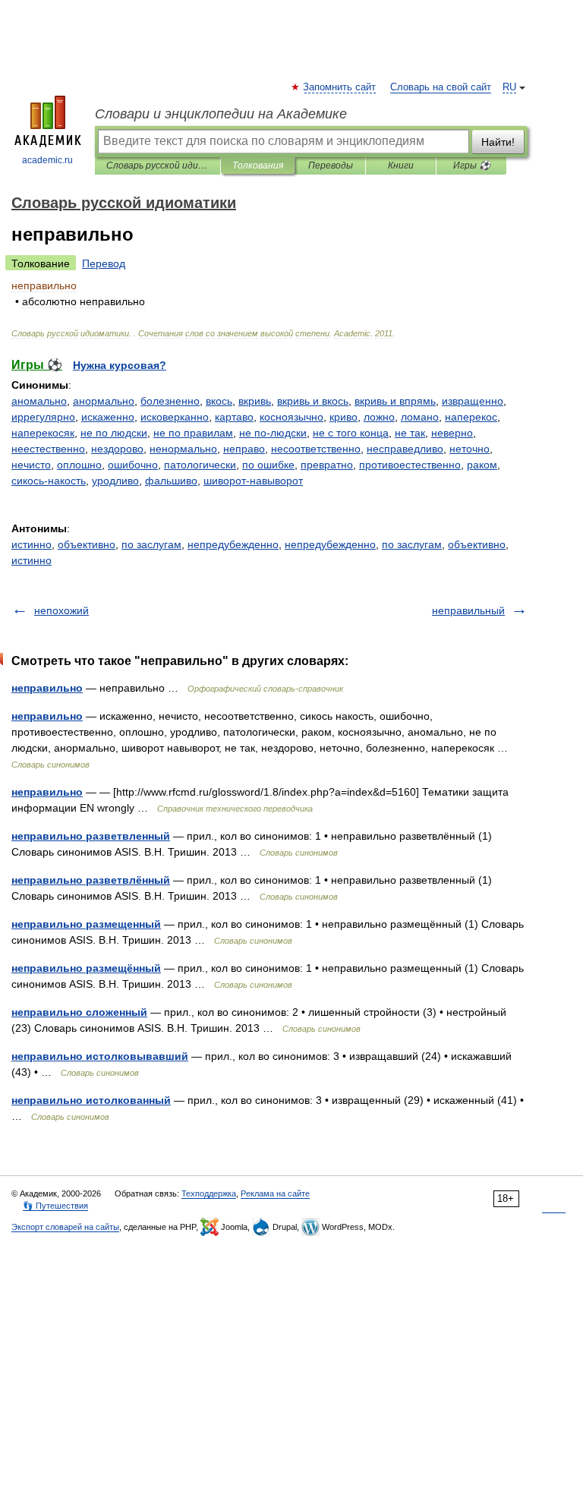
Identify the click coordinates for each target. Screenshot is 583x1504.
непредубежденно (233, 544)
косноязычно (291, 417)
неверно (452, 433)
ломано (420, 417)
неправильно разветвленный (90, 836)
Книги (401, 165)
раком (482, 465)
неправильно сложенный (79, 1012)
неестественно (48, 449)
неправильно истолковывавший (99, 1056)
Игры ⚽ (471, 165)
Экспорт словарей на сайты (65, 1226)
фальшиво (171, 481)
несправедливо (405, 449)
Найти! (498, 142)
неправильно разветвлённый (90, 880)
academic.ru (47, 160)
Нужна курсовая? (119, 365)
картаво (234, 417)
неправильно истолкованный (91, 1100)
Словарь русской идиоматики (157, 165)
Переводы (330, 165)
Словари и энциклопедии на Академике (221, 113)
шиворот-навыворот (253, 481)
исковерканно (174, 417)
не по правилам (193, 433)
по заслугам (151, 544)
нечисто (31, 465)
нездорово (117, 449)
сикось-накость (48, 481)
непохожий (61, 610)
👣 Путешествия (55, 1205)
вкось (219, 401)
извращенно (472, 401)
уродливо (115, 481)
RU (509, 87)
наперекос (471, 417)
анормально (103, 401)
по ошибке (268, 465)
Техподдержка (208, 1193)
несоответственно (316, 449)
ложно (379, 417)
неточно (469, 449)
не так (410, 433)
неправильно (47, 688)
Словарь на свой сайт (440, 87)
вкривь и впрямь (395, 401)
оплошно (79, 465)
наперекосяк (42, 433)
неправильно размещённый (86, 968)
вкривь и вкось (312, 401)
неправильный (468, 610)
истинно (31, 544)
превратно (327, 465)
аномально (39, 401)
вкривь (254, 401)
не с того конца (351, 433)
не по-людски (273, 433)
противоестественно (410, 465)
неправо (244, 449)
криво (343, 417)
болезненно (170, 401)
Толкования (257, 165)
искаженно (107, 417)
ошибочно (133, 465)
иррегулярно (43, 417)
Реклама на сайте (275, 1193)
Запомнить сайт (340, 87)
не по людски (113, 433)
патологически (200, 465)
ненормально (183, 449)
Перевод (103, 263)
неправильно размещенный (86, 924)
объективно (86, 544)
